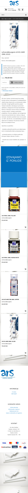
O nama (14, 392)
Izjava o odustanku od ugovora (14, 413)
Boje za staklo (8, 18)
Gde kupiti (14, 393)
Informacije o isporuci (14, 409)
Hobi (3, 18)
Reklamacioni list (14, 411)
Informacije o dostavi (7, 90)
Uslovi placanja (14, 407)
